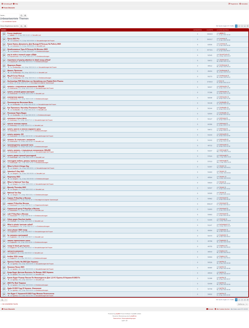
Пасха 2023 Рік (13, 39)
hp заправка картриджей (17, 235)
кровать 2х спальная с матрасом (21, 140)
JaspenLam (14, 61)
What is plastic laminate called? (20, 225)
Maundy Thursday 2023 (16, 187)
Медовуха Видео (14, 65)
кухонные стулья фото (17, 118)
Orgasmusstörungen (41, 205)
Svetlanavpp (17, 67)
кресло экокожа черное (17, 124)
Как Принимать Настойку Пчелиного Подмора (26, 108)
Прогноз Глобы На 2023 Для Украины (22, 262)
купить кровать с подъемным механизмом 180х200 (28, 150)
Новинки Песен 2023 (15, 267)
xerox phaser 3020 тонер (17, 230)
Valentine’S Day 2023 (15, 171)
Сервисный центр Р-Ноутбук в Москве (23, 209)
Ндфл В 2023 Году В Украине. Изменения (24, 288)
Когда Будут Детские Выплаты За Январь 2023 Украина (30, 272)
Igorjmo (15, 269)
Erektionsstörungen (43, 51)
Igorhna (15, 295)
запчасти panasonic (15, 251)
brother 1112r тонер (15, 256)
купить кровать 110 (15, 134)
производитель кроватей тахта (20, 145)
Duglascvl (13, 247)
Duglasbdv (13, 231)
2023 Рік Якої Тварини (16, 283)
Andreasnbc (14, 88)
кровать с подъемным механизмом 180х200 (25, 86)
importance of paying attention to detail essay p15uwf (28, 60)
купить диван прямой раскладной (21, 155)
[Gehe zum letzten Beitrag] (225, 33)
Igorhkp (15, 264)
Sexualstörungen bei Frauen (45, 40)
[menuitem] (15, 3)
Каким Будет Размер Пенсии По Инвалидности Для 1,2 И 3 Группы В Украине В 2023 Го (43, 278)
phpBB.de (133, 316)
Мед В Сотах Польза (15, 76)
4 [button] (244, 26)
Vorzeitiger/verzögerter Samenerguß (42, 83)
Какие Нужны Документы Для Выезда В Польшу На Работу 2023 (34, 44)
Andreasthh (13, 136)
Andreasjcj (13, 120)
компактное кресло (15, 97)
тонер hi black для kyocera (18, 246)
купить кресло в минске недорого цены (24, 129)
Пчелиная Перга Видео (16, 113)
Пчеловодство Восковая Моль (20, 102)
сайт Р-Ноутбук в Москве (17, 214)
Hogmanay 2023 (13, 177)
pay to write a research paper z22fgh (21, 55)
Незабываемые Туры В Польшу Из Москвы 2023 (27, 49)
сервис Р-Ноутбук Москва (18, 203)
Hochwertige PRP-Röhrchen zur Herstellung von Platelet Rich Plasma (35, 81)
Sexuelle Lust (36, 35)
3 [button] (241, 26)
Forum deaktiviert (14, 33)
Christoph (13, 221)
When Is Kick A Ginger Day (18, 166)
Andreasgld (13, 152)
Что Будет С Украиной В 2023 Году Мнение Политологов (30, 294)
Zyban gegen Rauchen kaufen (19, 219)
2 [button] (239, 26)
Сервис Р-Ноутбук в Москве (19, 198)
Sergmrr (15, 168)
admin (12, 35)
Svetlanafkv (16, 104)
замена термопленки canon (18, 240)
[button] (247, 26)
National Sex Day (14, 193)
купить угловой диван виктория (20, 92)
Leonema (16, 40)
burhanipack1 (14, 226)
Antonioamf (13, 200)
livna (11, 83)
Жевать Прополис (14, 71)
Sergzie (15, 184)
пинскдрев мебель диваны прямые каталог (25, 161)
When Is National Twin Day (18, 182)
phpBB (118, 313)
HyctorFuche (14, 56)
